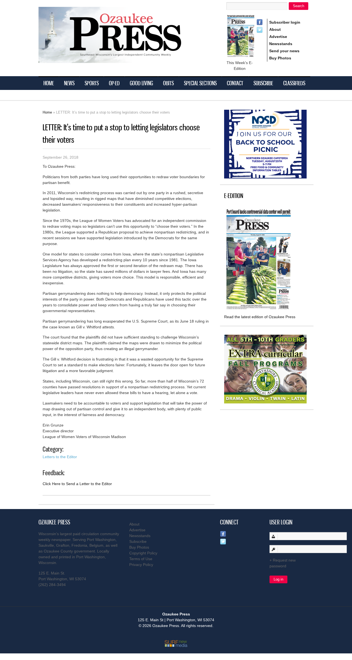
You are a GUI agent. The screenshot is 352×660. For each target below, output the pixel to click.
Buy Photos (280, 58)
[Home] (121, 59)
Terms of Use (140, 559)
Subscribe (263, 83)
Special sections (200, 83)
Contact (235, 83)
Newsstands (280, 44)
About (275, 29)
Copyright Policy (143, 553)
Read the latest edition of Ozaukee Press (259, 317)
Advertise (278, 36)
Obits (168, 83)
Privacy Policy (141, 564)
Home (48, 83)
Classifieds (294, 83)
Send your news (284, 51)
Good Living (141, 83)
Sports (92, 83)
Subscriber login (284, 22)
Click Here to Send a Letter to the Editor (77, 484)
